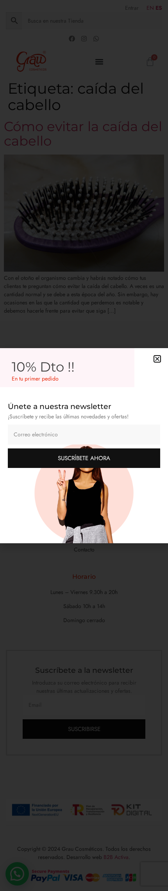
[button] (157, 359)
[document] (84, 445)
